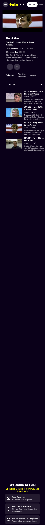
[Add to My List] (10, 67)
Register (32, 4)
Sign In (41, 4)
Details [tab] (33, 75)
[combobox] (25, 84)
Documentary (12, 49)
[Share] (17, 67)
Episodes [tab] (10, 75)
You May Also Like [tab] (22, 75)
